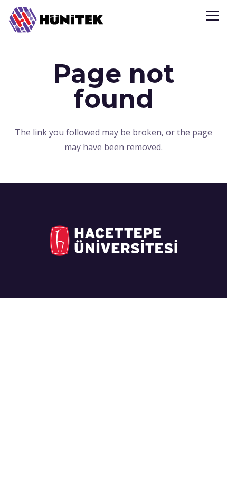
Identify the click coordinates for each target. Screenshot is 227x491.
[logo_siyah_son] (56, 20)
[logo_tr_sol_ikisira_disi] (113, 240)
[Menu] (212, 16)
